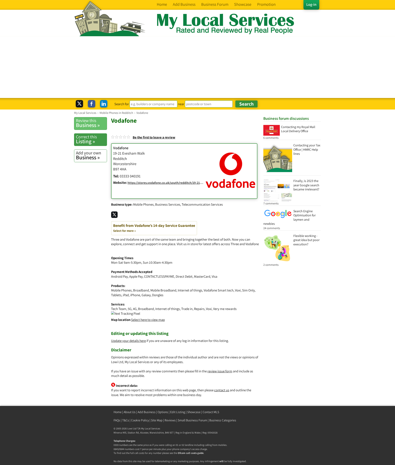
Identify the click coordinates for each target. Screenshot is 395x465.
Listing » (86, 139)
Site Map (157, 420)
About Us (130, 412)
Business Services (167, 204)
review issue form (219, 371)
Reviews (170, 420)
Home (118, 412)
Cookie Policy (140, 420)
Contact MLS (211, 412)
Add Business (147, 412)
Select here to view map (148, 319)
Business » (88, 123)
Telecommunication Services (202, 204)
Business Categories (222, 420)
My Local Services (150, 428)
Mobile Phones (143, 204)
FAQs (117, 420)
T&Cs (125, 420)
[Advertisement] (197, 67)
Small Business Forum (192, 420)
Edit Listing (177, 412)
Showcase (194, 412)
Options (163, 412)
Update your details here (128, 340)
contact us (221, 390)
